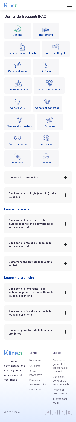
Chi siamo (34, 365)
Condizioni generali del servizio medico (62, 380)
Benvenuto (35, 360)
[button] (69, 5)
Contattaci (35, 389)
